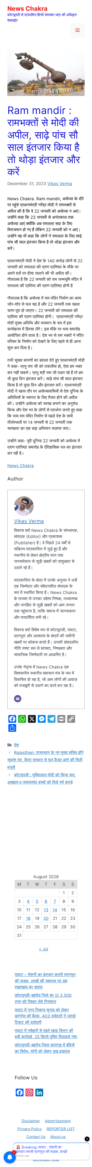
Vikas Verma (59, 183)
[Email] (17, 698)
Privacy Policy (29, 1129)
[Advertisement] (46, 823)
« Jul (43, 949)
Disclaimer (31, 1121)
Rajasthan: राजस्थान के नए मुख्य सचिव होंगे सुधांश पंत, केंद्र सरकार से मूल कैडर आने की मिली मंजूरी (45, 760)
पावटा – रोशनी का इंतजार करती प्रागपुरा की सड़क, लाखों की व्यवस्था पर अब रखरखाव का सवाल (45, 980)
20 (46, 918)
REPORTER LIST (61, 1129)
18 (28, 918)
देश (16, 745)
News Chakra (27, 8)
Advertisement (58, 1121)
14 (55, 909)
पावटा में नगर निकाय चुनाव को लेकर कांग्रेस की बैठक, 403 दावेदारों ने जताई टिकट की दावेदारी (45, 1016)
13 (46, 909)
